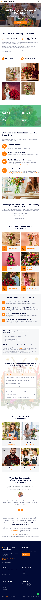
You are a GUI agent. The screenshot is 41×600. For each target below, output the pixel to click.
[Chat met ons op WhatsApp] (38, 594)
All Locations (5, 591)
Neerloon (13, 533)
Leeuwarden (8, 558)
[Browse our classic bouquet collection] (11, 238)
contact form (32, 400)
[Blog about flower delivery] (30, 584)
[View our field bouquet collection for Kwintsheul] (30, 238)
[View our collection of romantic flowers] (11, 279)
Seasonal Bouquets (13, 268)
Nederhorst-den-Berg (15, 530)
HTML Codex (30, 597)
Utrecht (4, 587)
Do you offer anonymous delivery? (13, 386)
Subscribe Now (26, 554)
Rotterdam (5, 584)
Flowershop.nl (5, 596)
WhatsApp (22, 164)
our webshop (18, 146)
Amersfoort (14, 348)
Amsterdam (5, 589)
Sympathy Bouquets (30, 268)
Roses (24, 571)
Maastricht (4, 559)
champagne (36, 172)
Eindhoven (18, 348)
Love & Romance (12, 288)
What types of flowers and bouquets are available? (16, 391)
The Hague (5, 585)
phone (19, 164)
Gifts (24, 573)
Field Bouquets (31, 248)
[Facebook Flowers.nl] (23, 584)
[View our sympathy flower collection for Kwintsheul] (30, 259)
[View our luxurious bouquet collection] (30, 279)
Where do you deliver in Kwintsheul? (14, 388)
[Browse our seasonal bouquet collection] (11, 259)
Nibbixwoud (15, 534)
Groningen (4, 558)
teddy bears (18, 172)
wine (22, 172)
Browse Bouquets (20, 21)
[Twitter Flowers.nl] (27, 584)
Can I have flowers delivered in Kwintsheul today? (16, 374)
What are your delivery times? (12, 394)
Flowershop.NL (5, 50)
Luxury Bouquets (31, 288)
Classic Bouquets (12, 248)
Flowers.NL (13, 54)
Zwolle (12, 558)
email (27, 164)
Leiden (21, 348)
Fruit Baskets (25, 575)
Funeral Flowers (26, 576)
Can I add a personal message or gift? (13, 383)
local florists (16, 378)
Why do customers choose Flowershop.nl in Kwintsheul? (18, 397)
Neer (15, 531)
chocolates (13, 172)
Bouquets (24, 570)
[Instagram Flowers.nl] (25, 584)
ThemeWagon (36, 597)
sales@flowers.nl (14, 402)
